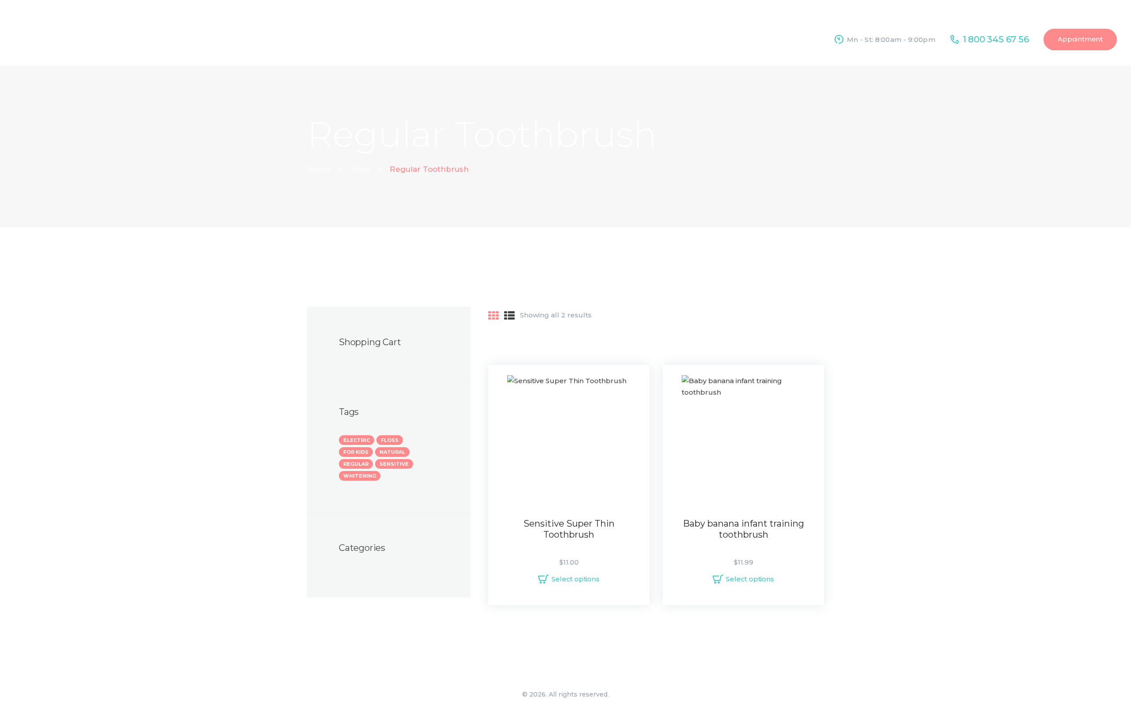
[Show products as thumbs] (493, 315)
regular (355, 464)
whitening (359, 476)
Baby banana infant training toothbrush (743, 529)
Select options (575, 579)
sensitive (394, 464)
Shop (360, 169)
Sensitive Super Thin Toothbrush (569, 529)
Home (319, 169)
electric (356, 440)
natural (392, 452)
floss (390, 440)
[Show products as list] (509, 315)
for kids (355, 452)
